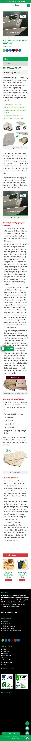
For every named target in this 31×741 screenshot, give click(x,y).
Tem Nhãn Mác (7, 660)
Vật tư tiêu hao (7, 624)
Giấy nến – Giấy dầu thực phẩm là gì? (15, 107)
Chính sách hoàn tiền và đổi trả (11, 630)
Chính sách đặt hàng (8, 628)
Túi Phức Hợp (7, 655)
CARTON (13, 38)
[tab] (15, 59)
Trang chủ (6, 38)
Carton (5, 664)
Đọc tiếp (9, 580)
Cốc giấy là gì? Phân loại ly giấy (13, 118)
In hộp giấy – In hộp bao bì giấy (13, 115)
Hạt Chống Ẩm (7, 662)
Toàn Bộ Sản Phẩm (8, 668)
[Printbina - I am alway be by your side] (15, 5)
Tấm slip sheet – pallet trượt (13, 104)
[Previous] (2, 572)
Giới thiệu (5, 622)
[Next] (28, 572)
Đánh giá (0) (8, 63)
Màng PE (5, 649)
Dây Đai (5, 658)
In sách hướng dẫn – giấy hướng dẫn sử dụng (22, 574)
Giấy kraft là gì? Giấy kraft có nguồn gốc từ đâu (8, 574)
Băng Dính (6, 651)
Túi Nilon (5, 653)
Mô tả (6, 59)
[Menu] (2, 5)
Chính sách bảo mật (8, 626)
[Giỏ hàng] (28, 5)
